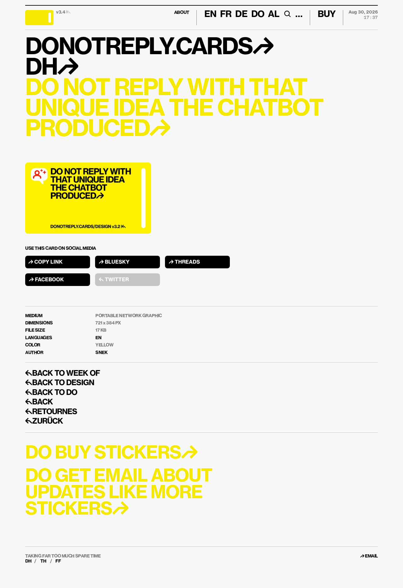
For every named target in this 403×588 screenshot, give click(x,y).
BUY (327, 14)
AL (273, 14)
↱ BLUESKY (114, 262)
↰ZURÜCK (44, 421)
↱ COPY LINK (45, 262)
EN (98, 338)
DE (241, 14)
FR (225, 14)
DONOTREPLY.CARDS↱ (149, 48)
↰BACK (39, 402)
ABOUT (181, 12)
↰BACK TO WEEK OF (62, 373)
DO (257, 14)
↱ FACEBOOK (46, 280)
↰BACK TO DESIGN (59, 383)
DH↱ (51, 68)
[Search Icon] (287, 14)
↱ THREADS (184, 262)
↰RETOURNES (51, 412)
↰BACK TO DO (51, 393)
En (210, 14)
